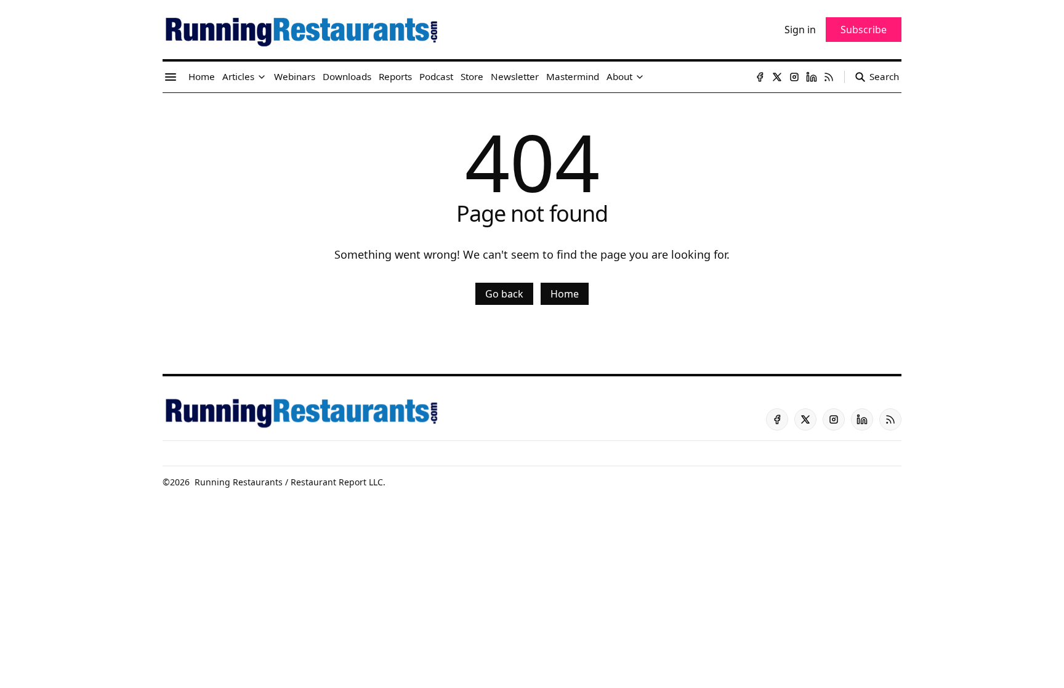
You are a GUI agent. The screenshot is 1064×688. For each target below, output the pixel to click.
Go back (504, 294)
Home (564, 294)
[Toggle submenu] (262, 77)
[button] (238, 77)
